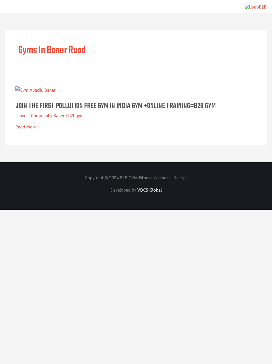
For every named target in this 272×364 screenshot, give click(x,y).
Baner (59, 115)
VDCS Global (149, 190)
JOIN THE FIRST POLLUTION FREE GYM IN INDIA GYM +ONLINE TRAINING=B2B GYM (115, 106)
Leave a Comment (32, 115)
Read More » (27, 126)
